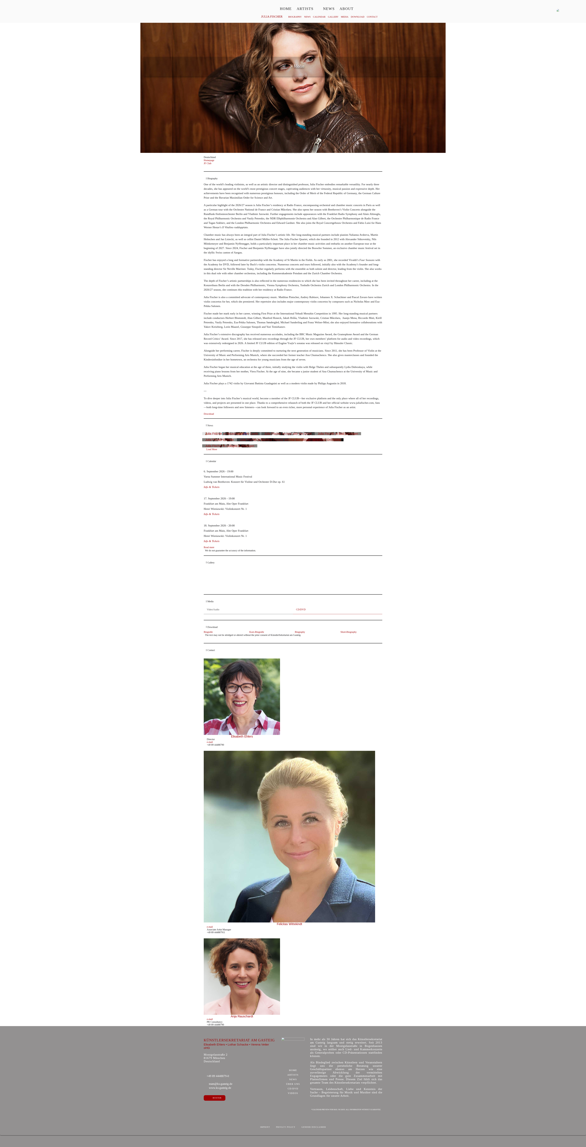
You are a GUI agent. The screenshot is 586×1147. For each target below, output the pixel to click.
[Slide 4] (297, 590)
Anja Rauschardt (242, 1016)
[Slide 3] (294, 590)
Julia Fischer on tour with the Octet (288, 433)
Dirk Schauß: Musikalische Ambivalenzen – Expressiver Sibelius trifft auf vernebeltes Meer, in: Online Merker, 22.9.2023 (281, 584)
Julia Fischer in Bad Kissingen (338, 433)
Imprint (265, 1127)
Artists (305, 9)
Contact (372, 17)
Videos (293, 1093)
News (329, 9)
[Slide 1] (288, 590)
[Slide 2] (291, 590)
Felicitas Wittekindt (289, 924)
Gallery (333, 17)
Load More (211, 449)
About (347, 9)
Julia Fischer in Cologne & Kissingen (229, 445)
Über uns (293, 1084)
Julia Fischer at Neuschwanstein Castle (231, 433)
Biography (295, 17)
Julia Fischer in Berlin (219, 439)
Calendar (319, 17)
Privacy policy (285, 1127)
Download (357, 17)
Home (286, 9)
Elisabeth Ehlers (242, 736)
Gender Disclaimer (314, 1127)
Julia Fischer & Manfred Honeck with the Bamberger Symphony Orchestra (290, 439)
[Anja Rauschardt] (242, 976)
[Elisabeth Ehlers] (242, 696)
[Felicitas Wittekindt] (289, 836)
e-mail (210, 742)
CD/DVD (293, 1089)
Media (344, 17)
